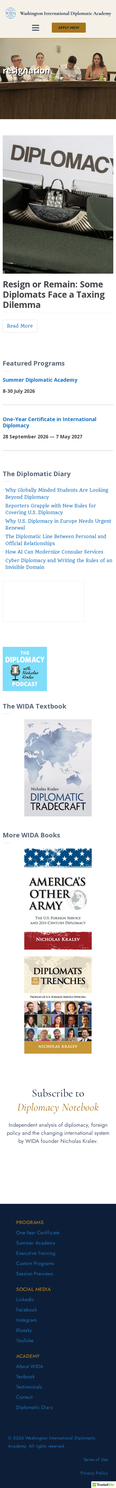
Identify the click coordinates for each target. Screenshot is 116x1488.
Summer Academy (35, 1242)
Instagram (26, 1320)
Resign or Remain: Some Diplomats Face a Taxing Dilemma (54, 294)
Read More (20, 326)
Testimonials (29, 1386)
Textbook (25, 1376)
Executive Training (35, 1253)
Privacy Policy (94, 1473)
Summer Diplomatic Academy (40, 379)
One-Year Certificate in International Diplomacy (49, 422)
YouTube (25, 1340)
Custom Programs (35, 1263)
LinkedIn (25, 1299)
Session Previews (34, 1273)
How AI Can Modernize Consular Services (54, 552)
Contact (24, 1397)
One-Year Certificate (37, 1232)
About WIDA (29, 1366)
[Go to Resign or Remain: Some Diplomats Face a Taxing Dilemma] (58, 204)
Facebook (26, 1309)
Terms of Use (96, 1459)
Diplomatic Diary (34, 1407)
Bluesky (24, 1330)
